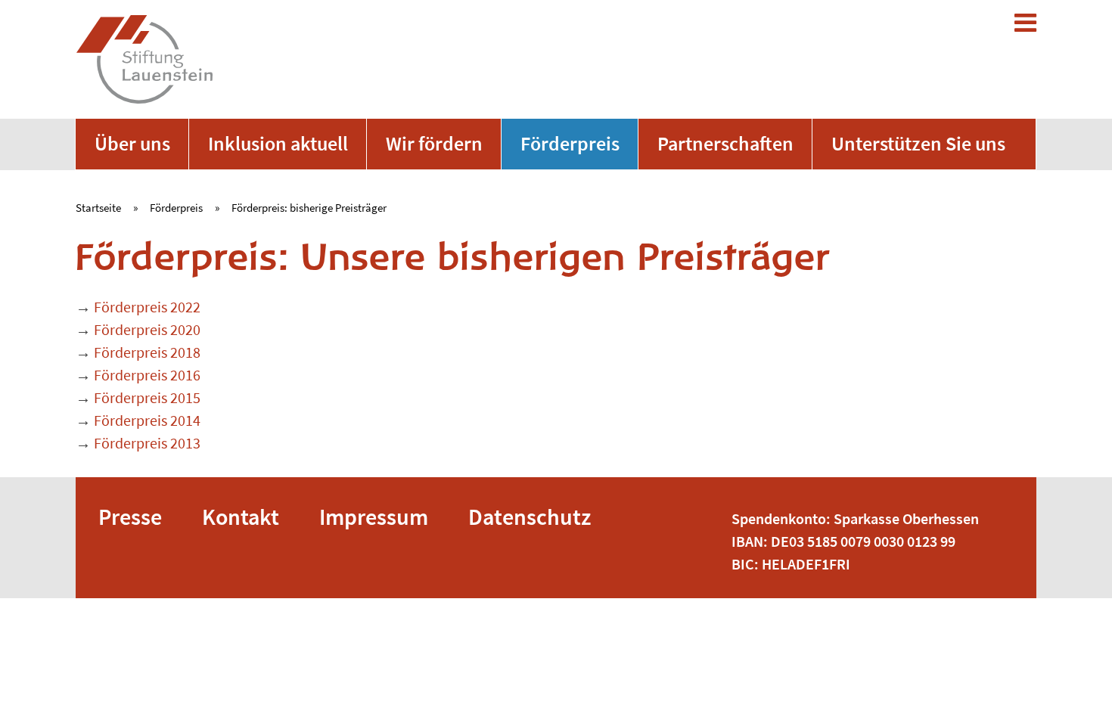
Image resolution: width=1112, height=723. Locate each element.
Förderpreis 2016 (147, 374)
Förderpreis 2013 (147, 442)
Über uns (132, 143)
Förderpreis (570, 143)
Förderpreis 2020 (147, 329)
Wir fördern (434, 143)
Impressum (373, 516)
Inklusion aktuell (278, 143)
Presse (130, 516)
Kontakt (240, 516)
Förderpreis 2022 (147, 306)
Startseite (98, 207)
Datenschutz (529, 516)
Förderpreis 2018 (147, 352)
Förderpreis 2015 (147, 397)
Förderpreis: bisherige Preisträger (309, 207)
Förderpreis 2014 (147, 420)
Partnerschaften (725, 143)
